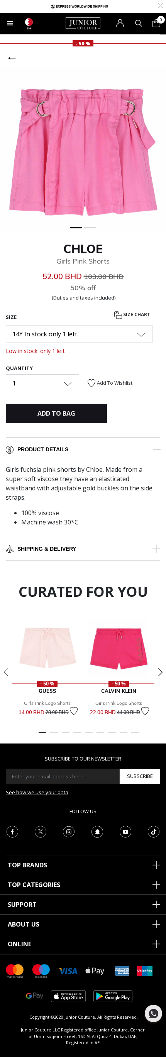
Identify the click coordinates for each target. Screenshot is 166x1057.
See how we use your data (37, 792)
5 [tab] (89, 736)
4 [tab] (77, 736)
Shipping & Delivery (46, 549)
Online (19, 944)
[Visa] (68, 970)
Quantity (19, 368)
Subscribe (140, 776)
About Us (23, 924)
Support (22, 904)
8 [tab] (123, 736)
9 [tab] (135, 736)
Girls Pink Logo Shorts (47, 703)
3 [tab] (65, 736)
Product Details (42, 449)
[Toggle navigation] (10, 23)
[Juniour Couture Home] (83, 23)
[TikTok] (153, 831)
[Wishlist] (74, 711)
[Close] (160, 5)
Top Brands (27, 865)
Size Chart (136, 315)
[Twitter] (40, 831)
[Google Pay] (34, 996)
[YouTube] (125, 831)
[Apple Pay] (95, 970)
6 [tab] (100, 736)
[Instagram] (69, 831)
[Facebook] (12, 831)
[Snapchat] (97, 831)
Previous (6, 672)
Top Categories (34, 885)
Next (160, 672)
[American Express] (122, 970)
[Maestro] (41, 970)
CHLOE (83, 249)
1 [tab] (42, 736)
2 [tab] (54, 736)
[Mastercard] (15, 970)
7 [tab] (112, 736)
